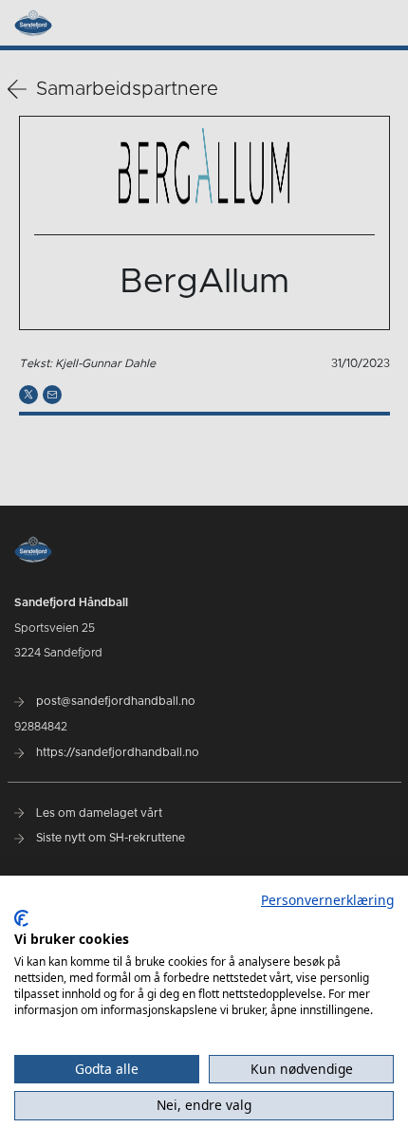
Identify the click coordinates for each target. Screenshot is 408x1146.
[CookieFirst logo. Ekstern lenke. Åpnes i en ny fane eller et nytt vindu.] (21, 918)
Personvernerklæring (327, 900)
